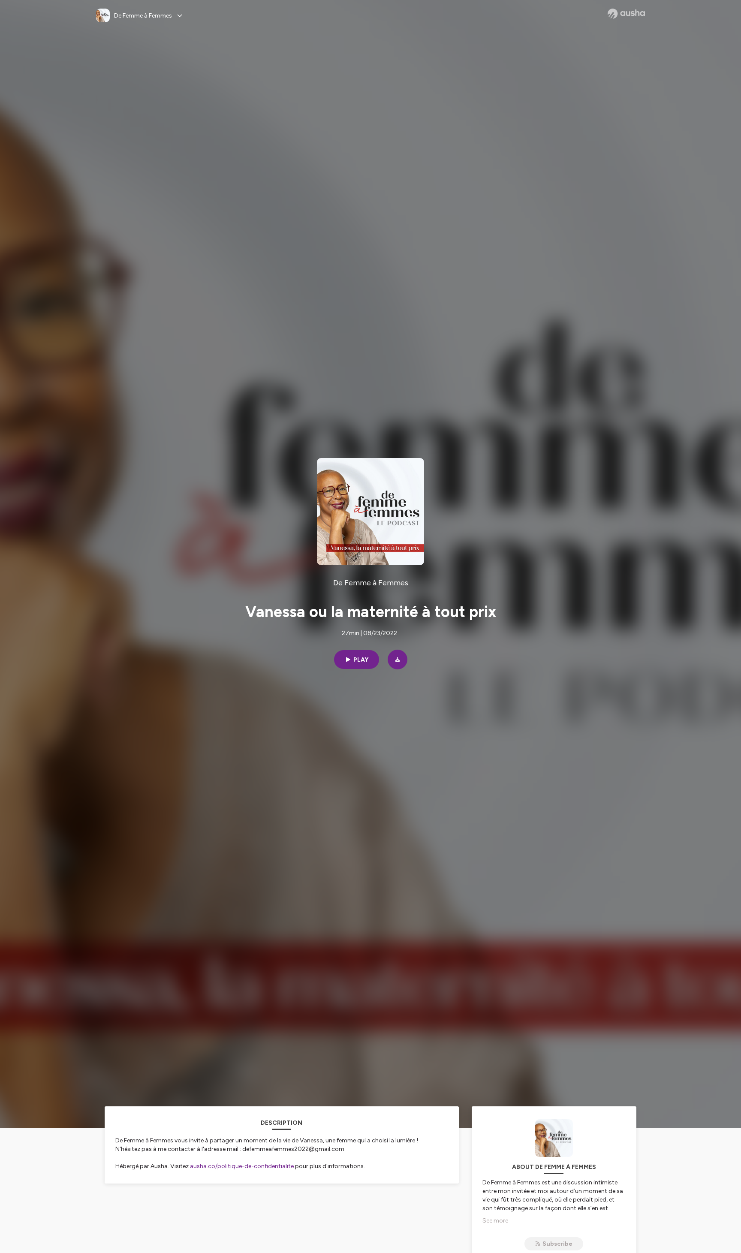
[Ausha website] (626, 14)
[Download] (397, 659)
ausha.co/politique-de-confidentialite (242, 1166)
